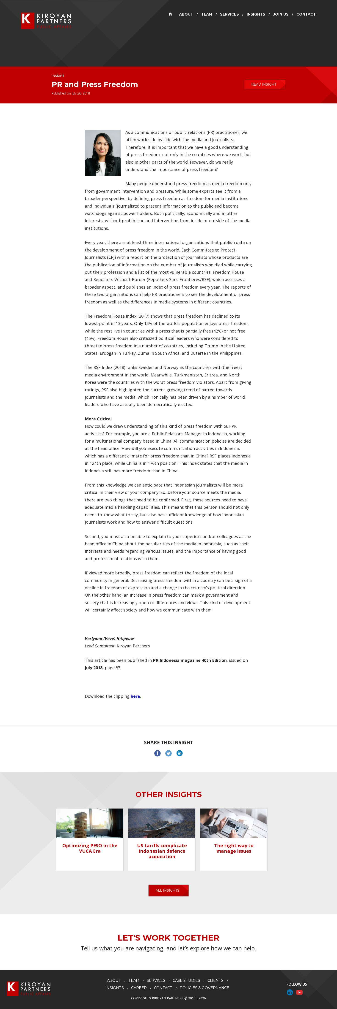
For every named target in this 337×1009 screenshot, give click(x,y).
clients (215, 980)
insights (256, 14)
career (139, 988)
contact (306, 14)
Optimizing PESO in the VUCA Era (89, 848)
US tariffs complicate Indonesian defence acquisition (162, 851)
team (206, 14)
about (186, 14)
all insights (167, 890)
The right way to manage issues (234, 848)
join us (281, 14)
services (229, 14)
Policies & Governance (204, 988)
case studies (186, 980)
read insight (263, 84)
